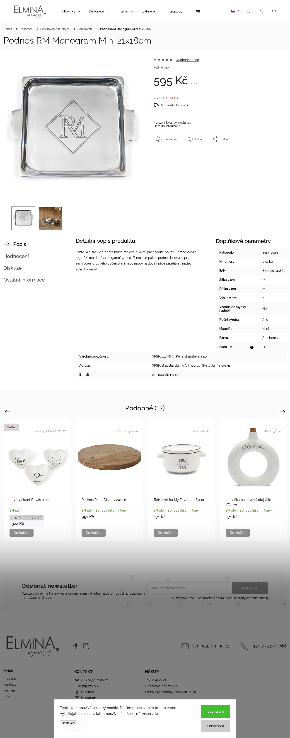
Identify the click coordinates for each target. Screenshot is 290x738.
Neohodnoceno (187, 59)
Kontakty (10, 684)
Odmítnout (215, 726)
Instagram (86, 646)
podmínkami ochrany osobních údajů (241, 598)
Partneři (9, 690)
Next (283, 411)
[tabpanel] (37, 480)
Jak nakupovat (155, 680)
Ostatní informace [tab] (24, 280)
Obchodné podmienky (161, 686)
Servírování (270, 252)
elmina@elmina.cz (210, 646)
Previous (8, 411)
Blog (6, 696)
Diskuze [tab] (12, 268)
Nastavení (68, 723)
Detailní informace (167, 126)
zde (155, 714)
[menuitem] (71, 11)
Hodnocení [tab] (16, 256)
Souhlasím (216, 711)
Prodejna (10, 678)
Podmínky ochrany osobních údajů (170, 692)
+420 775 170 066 (269, 646)
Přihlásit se (250, 588)
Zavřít (270, 154)
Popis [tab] (19, 244)
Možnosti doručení (174, 105)
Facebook (74, 646)
